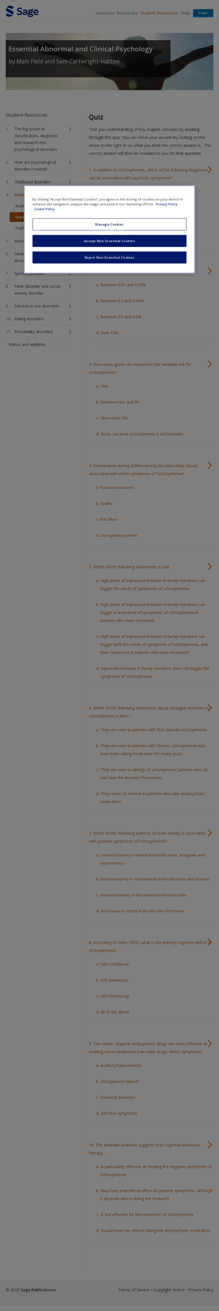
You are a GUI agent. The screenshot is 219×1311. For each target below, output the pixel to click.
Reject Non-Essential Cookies (110, 257)
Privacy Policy (166, 204)
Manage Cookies (109, 224)
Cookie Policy (44, 209)
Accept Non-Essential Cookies (109, 240)
